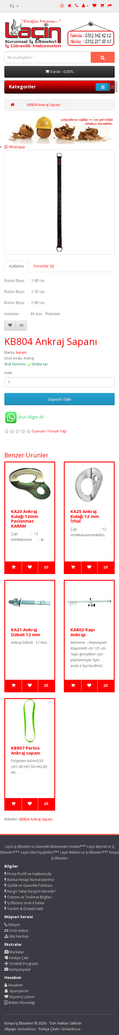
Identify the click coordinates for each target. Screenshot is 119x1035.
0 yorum (38, 431)
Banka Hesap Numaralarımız (30, 879)
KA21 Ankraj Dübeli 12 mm (25, 632)
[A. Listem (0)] (94, 5)
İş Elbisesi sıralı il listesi (25, 902)
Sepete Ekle (59, 399)
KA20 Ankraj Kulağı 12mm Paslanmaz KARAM (24, 518)
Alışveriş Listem (21, 996)
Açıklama (16, 266)
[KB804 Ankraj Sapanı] (59, 202)
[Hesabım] (85, 5)
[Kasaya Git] (110, 5)
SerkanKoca (70, 1029)
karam (21, 352)
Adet (8, 372)
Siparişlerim (18, 990)
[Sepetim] (102, 5)
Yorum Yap (57, 431)
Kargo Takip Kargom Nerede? (30, 891)
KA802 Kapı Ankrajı (82, 632)
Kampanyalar (19, 969)
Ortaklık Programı (23, 963)
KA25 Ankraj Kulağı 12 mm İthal (84, 516)
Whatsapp (16, 146)
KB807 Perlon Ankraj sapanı (25, 750)
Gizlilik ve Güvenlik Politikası (29, 885)
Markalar (16, 952)
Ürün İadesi (18, 930)
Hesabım (15, 985)
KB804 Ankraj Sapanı (43, 104)
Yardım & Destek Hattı (24, 908)
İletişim (14, 924)
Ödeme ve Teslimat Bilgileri (29, 897)
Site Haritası (18, 936)
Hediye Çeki (18, 957)
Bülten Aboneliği (21, 1002)
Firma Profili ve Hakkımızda (28, 873)
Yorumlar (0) (44, 266)
